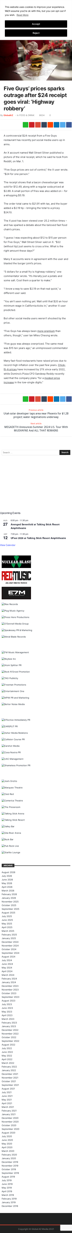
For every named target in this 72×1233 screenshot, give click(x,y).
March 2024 (8, 975)
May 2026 (7, 883)
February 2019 (9, 1198)
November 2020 (10, 1121)
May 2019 (7, 1187)
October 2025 (9, 905)
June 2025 (7, 920)
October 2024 (9, 949)
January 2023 (9, 1026)
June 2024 (7, 964)
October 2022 (9, 1037)
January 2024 (9, 982)
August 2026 (8, 872)
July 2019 (7, 1180)
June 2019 (7, 1184)
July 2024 (7, 960)
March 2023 (8, 1019)
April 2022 (7, 1059)
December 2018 (10, 1206)
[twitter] (62, 125)
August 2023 (8, 1000)
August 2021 (8, 1088)
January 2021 (9, 1114)
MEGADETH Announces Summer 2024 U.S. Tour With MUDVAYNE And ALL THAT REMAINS (36, 427)
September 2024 (10, 953)
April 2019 (7, 1191)
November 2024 (10, 945)
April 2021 (7, 1103)
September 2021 (10, 1085)
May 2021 (7, 1099)
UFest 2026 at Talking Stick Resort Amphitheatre (38, 538)
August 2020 (8, 1132)
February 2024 (9, 978)
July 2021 (7, 1092)
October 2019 (9, 1169)
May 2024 (7, 967)
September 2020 (10, 1129)
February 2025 (9, 934)
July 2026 (7, 876)
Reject (36, 33)
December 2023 (10, 986)
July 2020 (7, 1136)
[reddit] (50, 125)
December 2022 (10, 1030)
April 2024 (7, 971)
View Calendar (7, 545)
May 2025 (7, 923)
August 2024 (8, 956)
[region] (36, 20)
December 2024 (10, 942)
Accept (36, 24)
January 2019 (9, 1202)
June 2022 (7, 1052)
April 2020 (7, 1147)
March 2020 (8, 1151)
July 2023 (7, 1004)
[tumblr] (44, 125)
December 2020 (10, 1118)
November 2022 (10, 1033)
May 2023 (7, 1011)
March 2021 (8, 1107)
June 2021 (7, 1096)
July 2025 (7, 916)
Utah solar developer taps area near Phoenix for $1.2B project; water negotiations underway (36, 414)
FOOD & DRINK (26, 115)
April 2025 (7, 927)
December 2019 (10, 1162)
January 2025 (9, 938)
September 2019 (10, 1173)
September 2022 (10, 1041)
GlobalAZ (8, 115)
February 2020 (9, 1154)
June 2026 (7, 879)
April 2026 (7, 887)
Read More (22, 15)
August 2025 (8, 912)
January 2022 (9, 1070)
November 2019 (10, 1165)
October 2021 (9, 1081)
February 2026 (9, 894)
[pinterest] (31, 125)
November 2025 (10, 901)
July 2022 (7, 1048)
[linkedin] (56, 125)
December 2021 (10, 1074)
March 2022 (8, 1063)
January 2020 (9, 1158)
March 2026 (8, 890)
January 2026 (9, 898)
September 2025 (10, 909)
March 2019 (8, 1195)
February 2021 (9, 1110)
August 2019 (8, 1176)
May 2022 (7, 1055)
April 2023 (7, 1015)
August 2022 (8, 1044)
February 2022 (9, 1066)
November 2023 (10, 989)
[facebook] (69, 125)
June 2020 (7, 1140)
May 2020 (7, 1143)
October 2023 (9, 993)
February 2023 (9, 1022)
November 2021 (10, 1077)
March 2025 (8, 931)
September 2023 (10, 997)
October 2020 (9, 1125)
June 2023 (7, 1008)
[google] (38, 125)
